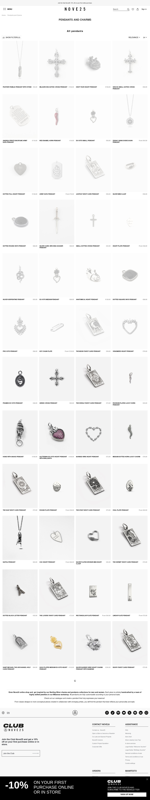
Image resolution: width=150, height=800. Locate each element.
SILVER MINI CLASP (119, 194)
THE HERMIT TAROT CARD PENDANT (125, 562)
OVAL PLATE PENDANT (121, 510)
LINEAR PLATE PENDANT (121, 615)
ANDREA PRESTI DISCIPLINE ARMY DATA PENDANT (15, 141)
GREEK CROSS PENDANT (48, 403)
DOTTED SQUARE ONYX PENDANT (125, 299)
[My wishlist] (133, 9)
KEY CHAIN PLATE (45, 351)
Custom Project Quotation (100, 743)
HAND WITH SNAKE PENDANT (13, 457)
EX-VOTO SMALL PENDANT (85, 140)
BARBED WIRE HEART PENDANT (87, 457)
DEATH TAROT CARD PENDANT (123, 667)
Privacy (127, 760)
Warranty (128, 733)
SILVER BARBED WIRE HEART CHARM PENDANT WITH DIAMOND (89, 668)
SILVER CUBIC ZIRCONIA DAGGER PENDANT (51, 247)
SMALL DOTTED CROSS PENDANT (88, 246)
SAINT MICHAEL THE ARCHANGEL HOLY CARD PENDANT (17, 668)
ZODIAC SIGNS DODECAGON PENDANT (123, 141)
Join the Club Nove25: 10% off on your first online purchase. (75, 3)
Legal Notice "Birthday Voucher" (135, 750)
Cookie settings (130, 763)
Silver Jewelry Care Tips (133, 740)
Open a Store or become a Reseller (103, 733)
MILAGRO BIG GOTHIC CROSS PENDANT (53, 87)
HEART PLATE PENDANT (121, 246)
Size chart (128, 737)
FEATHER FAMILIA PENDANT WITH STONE (17, 87)
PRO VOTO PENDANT (10, 351)
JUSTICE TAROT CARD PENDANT (87, 194)
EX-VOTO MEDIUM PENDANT (49, 299)
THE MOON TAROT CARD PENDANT (88, 351)
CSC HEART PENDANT (47, 562)
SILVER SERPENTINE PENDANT (13, 299)
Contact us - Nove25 (98, 730)
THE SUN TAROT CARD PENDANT (14, 510)
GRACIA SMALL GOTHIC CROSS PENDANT (124, 88)
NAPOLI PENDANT (9, 562)
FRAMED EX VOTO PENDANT (13, 403)
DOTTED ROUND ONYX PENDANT (14, 246)
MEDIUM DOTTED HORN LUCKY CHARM (126, 457)
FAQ (126, 730)
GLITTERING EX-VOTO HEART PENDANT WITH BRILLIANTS (53, 457)
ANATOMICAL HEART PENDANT (87, 299)
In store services (130, 743)
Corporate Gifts (97, 747)
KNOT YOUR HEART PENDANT (86, 87)
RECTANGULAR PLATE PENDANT (87, 615)
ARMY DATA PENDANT (47, 194)
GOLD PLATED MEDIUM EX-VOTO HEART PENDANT (53, 668)
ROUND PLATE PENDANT (48, 510)
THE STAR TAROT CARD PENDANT (88, 510)
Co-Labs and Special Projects (101, 737)
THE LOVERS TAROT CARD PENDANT (52, 615)
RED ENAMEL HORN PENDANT (50, 140)
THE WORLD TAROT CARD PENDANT (88, 403)
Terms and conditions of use (134, 757)
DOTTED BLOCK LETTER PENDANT (15, 615)
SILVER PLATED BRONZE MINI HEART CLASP (89, 563)
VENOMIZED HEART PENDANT (123, 351)
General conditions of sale (133, 753)
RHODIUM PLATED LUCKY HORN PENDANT (124, 404)
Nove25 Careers (97, 740)
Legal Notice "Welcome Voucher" (135, 747)
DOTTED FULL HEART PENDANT (14, 194)
